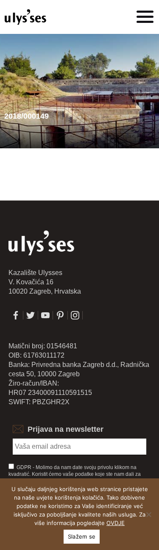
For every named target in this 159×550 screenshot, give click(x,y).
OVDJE (115, 522)
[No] (148, 514)
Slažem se (81, 536)
